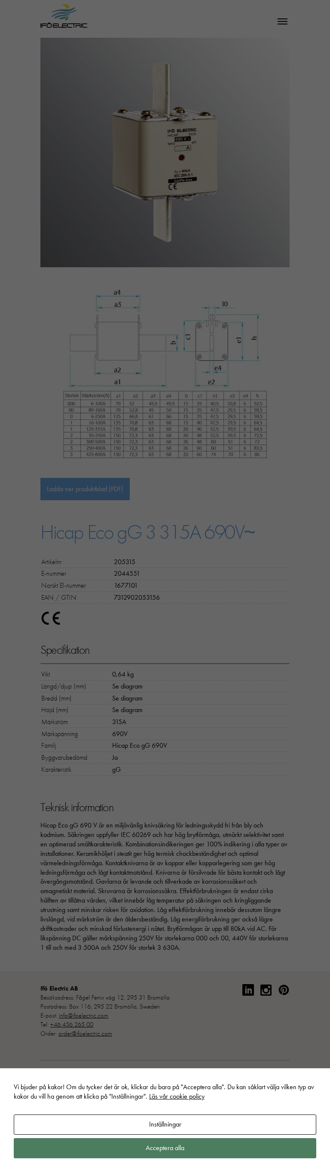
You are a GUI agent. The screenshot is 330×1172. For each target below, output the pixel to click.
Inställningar (165, 1124)
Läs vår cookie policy (177, 1096)
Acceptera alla (165, 1147)
